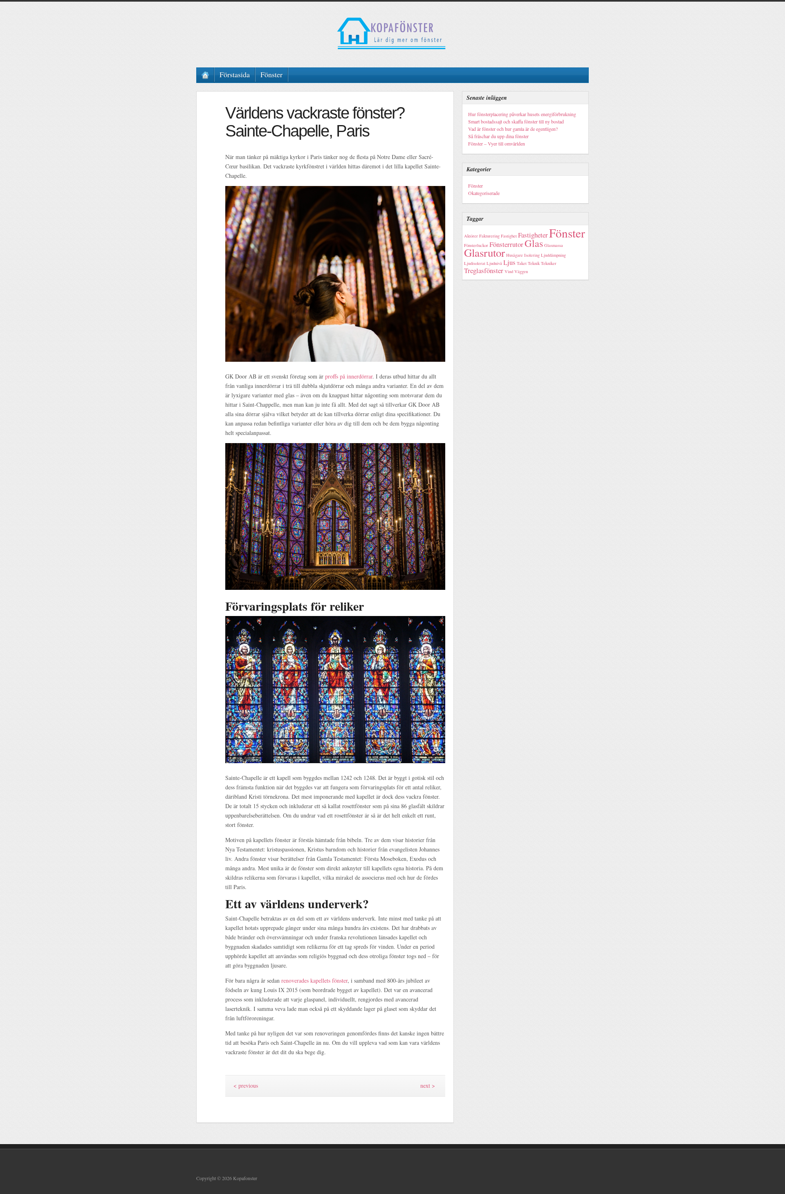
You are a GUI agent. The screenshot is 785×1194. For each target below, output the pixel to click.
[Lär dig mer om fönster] (392, 33)
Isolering (532, 255)
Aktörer (471, 236)
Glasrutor (484, 252)
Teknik (534, 263)
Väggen (521, 271)
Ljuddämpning (553, 255)
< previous (245, 1085)
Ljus (509, 262)
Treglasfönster (483, 270)
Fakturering (489, 236)
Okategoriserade (484, 193)
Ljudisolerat (474, 263)
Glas (534, 243)
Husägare (514, 255)
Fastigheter (533, 235)
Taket (522, 263)
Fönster (271, 74)
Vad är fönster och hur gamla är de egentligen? (513, 128)
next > (427, 1085)
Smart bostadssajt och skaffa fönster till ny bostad (516, 121)
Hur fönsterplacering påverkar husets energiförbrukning (522, 114)
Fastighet (509, 236)
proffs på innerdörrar (348, 376)
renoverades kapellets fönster (314, 980)
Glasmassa (553, 245)
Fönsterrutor (506, 244)
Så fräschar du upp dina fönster (498, 136)
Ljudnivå (494, 263)
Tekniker (548, 263)
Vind (509, 271)
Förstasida (235, 74)
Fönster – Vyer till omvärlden (496, 143)
